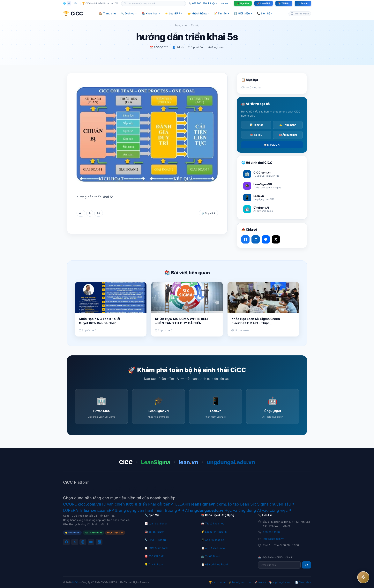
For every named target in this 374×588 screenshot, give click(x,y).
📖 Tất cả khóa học (212, 523)
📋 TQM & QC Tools (156, 548)
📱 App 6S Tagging (212, 539)
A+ (98, 213)
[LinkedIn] (99, 542)
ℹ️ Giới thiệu (243, 13)
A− (81, 213)
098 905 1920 (271, 532)
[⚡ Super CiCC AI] (363, 577)
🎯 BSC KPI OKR (154, 556)
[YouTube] (91, 542)
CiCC (75, 582)
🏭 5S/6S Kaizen (154, 531)
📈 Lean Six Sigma (156, 523)
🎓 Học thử (243, 3)
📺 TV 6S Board (210, 556)
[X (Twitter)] (74, 542)
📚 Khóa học (151, 13)
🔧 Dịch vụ (129, 13)
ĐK (306, 564)
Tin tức (195, 25)
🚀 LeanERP (263, 3)
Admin (180, 47)
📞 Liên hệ (264, 13)
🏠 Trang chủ (107, 13)
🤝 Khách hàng (198, 13)
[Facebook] (66, 542)
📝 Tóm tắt (256, 124)
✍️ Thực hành (287, 124)
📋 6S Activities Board (214, 564)
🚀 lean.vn (260, 582)
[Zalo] (266, 239)
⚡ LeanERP (173, 13)
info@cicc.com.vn (218, 3)
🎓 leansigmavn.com (240, 582)
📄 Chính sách (303, 582)
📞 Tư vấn (302, 3)
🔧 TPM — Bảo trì (155, 539)
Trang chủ (181, 25)
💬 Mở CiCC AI (272, 144)
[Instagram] (82, 542)
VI (69, 3)
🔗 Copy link (208, 213)
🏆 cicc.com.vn (217, 582)
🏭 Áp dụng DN (288, 134)
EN (75, 3)
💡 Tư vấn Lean (154, 564)
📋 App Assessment (213, 548)
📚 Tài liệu (283, 3)
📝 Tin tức (221, 13)
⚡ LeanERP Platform (214, 531)
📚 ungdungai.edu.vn (280, 582)
